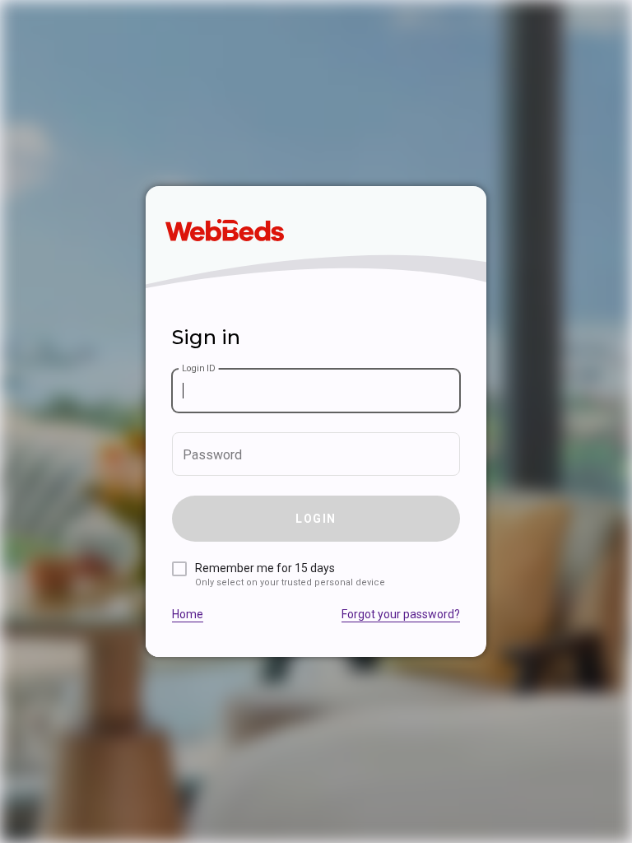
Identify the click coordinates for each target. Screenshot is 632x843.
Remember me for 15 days (290, 574)
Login (315, 518)
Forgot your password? (401, 614)
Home (187, 614)
